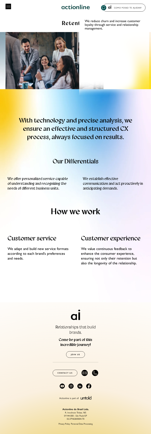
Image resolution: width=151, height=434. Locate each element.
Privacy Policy (64, 424)
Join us (75, 354)
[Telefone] (95, 373)
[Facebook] (88, 386)
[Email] (84, 373)
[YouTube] (62, 386)
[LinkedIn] (79, 386)
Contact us (65, 373)
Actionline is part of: (69, 397)
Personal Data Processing (82, 424)
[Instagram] (71, 386)
